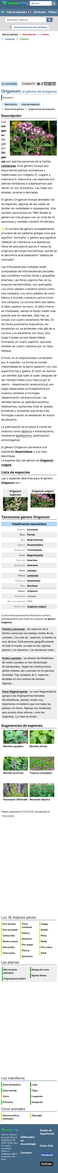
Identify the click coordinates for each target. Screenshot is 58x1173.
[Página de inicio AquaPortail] (15, 5)
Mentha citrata (38, 746)
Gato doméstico (12, 1084)
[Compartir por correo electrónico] (38, 83)
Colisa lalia (9, 935)
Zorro (6, 1096)
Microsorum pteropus (10, 971)
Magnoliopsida (35, 555)
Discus (25, 950)
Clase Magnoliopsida (15, 691)
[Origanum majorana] (15, 504)
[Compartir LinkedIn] (54, 83)
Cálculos (41, 12)
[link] (15, 3)
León (34, 1084)
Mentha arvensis (13, 772)
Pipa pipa (37, 1115)
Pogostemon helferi (15, 978)
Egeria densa (39, 975)
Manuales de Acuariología (28, 1140)
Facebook (47, 1154)
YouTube (46, 1163)
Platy (44, 935)
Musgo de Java (40, 969)
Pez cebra (46, 947)
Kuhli (43, 953)
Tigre (35, 1090)
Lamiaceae (8, 165)
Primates (8, 1102)
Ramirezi (27, 938)
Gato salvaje (10, 1090)
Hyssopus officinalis (15, 799)
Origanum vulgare (36, 606)
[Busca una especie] (49, 19)
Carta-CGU (46, 1145)
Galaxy (26, 933)
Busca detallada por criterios (30, 27)
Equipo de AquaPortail (47, 1132)
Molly (44, 941)
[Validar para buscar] (54, 3)
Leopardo (37, 1096)
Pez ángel (27, 944)
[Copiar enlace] (42, 83)
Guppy (44, 923)
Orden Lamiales (11, 658)
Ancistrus (27, 956)
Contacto (26, 1152)
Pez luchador (10, 929)
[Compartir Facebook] (45, 83)
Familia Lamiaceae (13, 629)
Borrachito (9, 947)
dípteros (26, 431)
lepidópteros (24, 435)
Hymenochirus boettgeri (11, 1117)
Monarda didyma (40, 799)
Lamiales (32, 570)
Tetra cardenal (27, 925)
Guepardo (37, 1102)
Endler (44, 929)
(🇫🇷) (28, 12)
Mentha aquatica (13, 746)
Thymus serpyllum (41, 772)
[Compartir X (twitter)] (50, 83)
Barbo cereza (10, 941)
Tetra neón (9, 953)
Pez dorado (9, 923)
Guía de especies (16, 12)
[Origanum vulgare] (42, 501)
